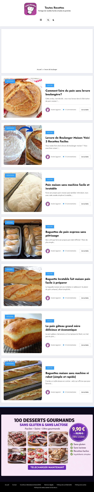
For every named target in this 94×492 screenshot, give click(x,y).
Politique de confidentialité (64, 485)
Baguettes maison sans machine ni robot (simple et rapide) (67, 375)
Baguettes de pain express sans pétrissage (66, 233)
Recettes (49, 85)
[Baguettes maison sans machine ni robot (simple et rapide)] (23, 380)
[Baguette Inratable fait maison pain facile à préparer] (23, 286)
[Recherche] (48, 20)
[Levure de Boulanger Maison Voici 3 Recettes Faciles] (23, 145)
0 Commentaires (70, 110)
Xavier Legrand (56, 110)
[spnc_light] (53, 20)
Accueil (7, 485)
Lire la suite (84, 110)
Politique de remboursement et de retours (45, 487)
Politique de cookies (80, 485)
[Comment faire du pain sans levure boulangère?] (23, 98)
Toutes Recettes (54, 8)
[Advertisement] (47, 50)
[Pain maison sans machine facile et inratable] (23, 192)
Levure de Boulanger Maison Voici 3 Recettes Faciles (68, 139)
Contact (14, 485)
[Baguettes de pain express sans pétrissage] (23, 239)
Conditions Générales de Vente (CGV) (30, 485)
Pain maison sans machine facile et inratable (67, 186)
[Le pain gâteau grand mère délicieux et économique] (23, 333)
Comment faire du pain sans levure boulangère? (68, 92)
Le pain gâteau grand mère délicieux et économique (63, 327)
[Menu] (40, 20)
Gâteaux (49, 321)
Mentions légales (48, 485)
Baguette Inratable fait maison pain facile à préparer (68, 280)
